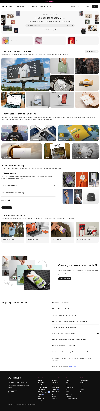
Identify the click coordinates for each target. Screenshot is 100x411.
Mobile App (41, 398)
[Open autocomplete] (27, 25)
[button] (12, 392)
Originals (55, 389)
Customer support (84, 380)
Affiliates (54, 396)
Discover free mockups (91, 51)
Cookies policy (55, 391)
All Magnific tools (42, 400)
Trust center (55, 395)
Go (15, 87)
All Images (49, 14)
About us (68, 382)
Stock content (41, 389)
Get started (55, 378)
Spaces (40, 380)
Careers (68, 386)
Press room (68, 396)
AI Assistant (41, 382)
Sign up (94, 6)
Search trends (69, 387)
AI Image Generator (43, 384)
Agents (41, 394)
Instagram (82, 382)
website (51, 29)
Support (54, 384)
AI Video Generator (42, 386)
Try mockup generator (64, 278)
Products (40, 378)
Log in (87, 6)
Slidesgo (68, 393)
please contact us (73, 366)
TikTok (81, 387)
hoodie (44, 29)
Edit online (8, 87)
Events (67, 391)
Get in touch (83, 378)
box (57, 29)
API (39, 396)
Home (44, 14)
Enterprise (54, 398)
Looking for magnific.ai (71, 398)
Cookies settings (56, 393)
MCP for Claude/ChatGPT (44, 392)
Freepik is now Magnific (49, 1)
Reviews (68, 384)
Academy (54, 380)
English (12, 391)
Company (69, 378)
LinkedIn (82, 386)
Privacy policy (55, 387)
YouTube (82, 384)
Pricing (49, 6)
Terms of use (55, 386)
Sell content (69, 395)
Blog (67, 389)
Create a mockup (7, 207)
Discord (82, 389)
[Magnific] (14, 378)
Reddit (81, 393)
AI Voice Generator (42, 387)
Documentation (55, 382)
